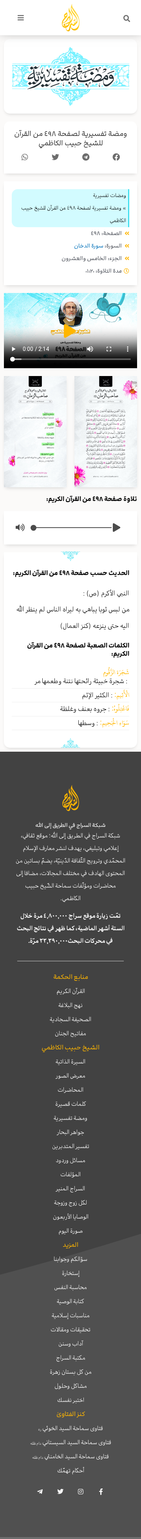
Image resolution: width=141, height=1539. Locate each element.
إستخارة (71, 1273)
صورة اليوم (70, 1231)
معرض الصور (70, 1076)
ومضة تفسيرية (70, 1118)
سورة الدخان (88, 246)
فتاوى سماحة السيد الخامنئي (70, 1456)
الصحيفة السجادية (70, 1019)
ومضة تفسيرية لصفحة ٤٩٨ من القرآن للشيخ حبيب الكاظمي (70, 138)
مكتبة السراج (70, 1358)
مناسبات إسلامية (71, 1315)
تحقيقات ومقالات (70, 1329)
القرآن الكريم (70, 991)
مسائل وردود (70, 1160)
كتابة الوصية (70, 1301)
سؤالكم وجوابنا (70, 1259)
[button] (127, 19)
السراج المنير (70, 1188)
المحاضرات (70, 1090)
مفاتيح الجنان (70, 1033)
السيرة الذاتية (70, 1061)
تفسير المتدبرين (70, 1146)
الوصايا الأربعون (71, 1217)
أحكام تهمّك (70, 1470)
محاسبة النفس (70, 1287)
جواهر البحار (70, 1132)
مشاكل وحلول (70, 1386)
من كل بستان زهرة (71, 1372)
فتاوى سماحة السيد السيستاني (70, 1442)
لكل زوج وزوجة (70, 1202)
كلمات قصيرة (70, 1104)
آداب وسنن (70, 1343)
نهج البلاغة (70, 1005)
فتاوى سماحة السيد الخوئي (70, 1428)
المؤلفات (70, 1174)
